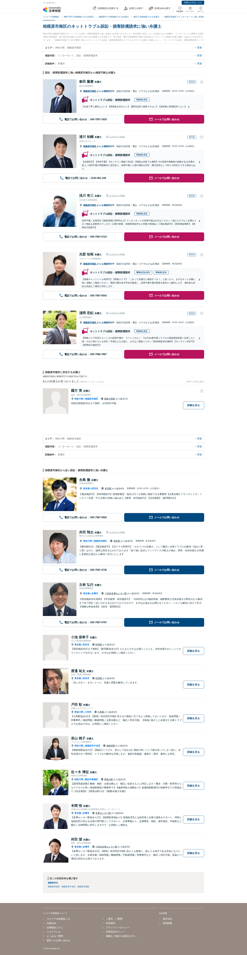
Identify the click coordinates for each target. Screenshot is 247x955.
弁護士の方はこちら (193, 2)
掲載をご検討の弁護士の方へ (121, 936)
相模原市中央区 (92, 745)
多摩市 (95, 593)
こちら (101, 382)
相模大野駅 (110, 399)
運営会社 (167, 918)
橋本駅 (117, 541)
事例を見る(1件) (143, 272)
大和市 (88, 712)
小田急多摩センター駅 (116, 593)
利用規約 (110, 923)
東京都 (86, 488)
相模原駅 (111, 745)
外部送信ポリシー (115, 931)
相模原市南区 (90, 91)
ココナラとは (54, 931)
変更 (199, 47)
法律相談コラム (55, 927)
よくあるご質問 (55, 936)
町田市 (95, 488)
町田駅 (108, 488)
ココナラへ (51, 3)
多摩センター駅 (103, 813)
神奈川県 (78, 399)
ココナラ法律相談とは (58, 918)
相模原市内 (53, 883)
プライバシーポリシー (117, 927)
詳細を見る (193, 405)
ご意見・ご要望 (114, 918)
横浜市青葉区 (91, 779)
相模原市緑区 (100, 541)
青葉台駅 (109, 779)
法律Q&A (51, 923)
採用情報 (167, 923)
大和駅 (101, 712)
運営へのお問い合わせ (58, 940)
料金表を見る (142, 100)
